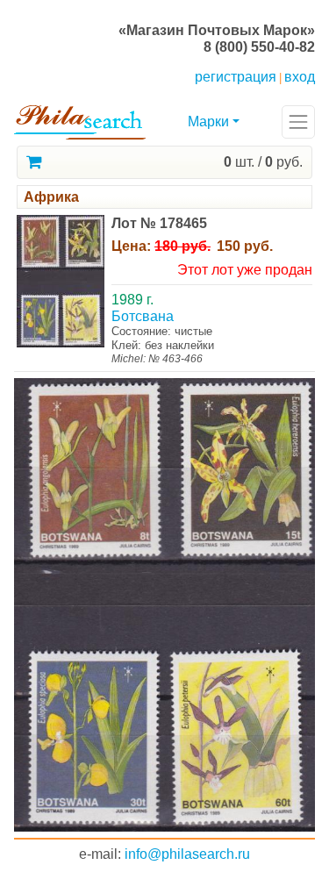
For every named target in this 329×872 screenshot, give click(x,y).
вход (299, 76)
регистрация (235, 76)
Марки (208, 121)
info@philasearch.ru (187, 854)
